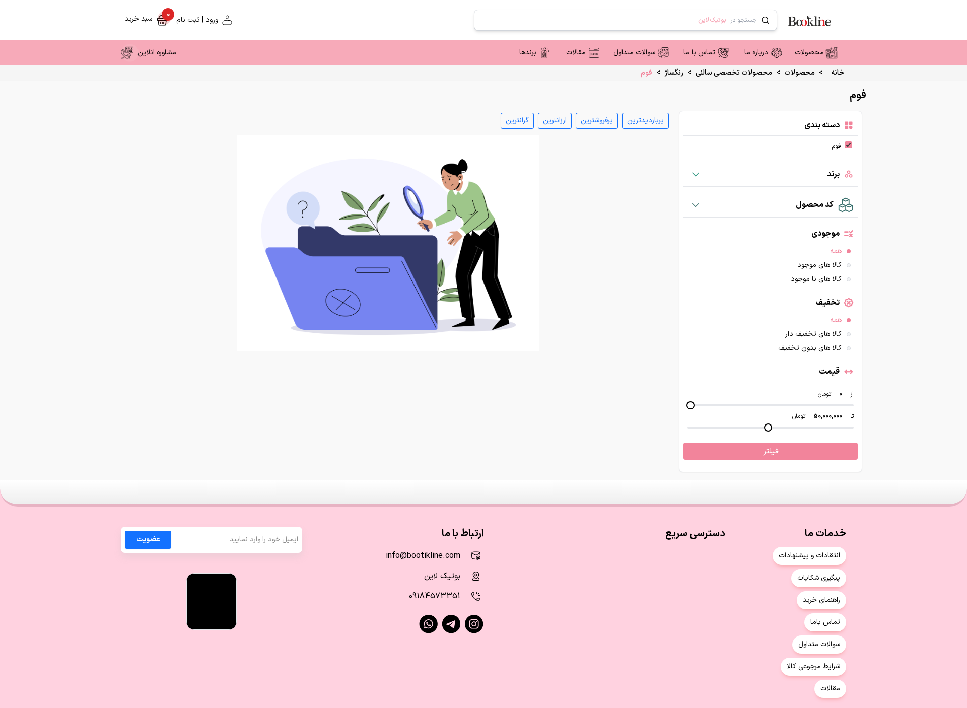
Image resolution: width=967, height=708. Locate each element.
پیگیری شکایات (818, 578)
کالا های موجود (819, 265)
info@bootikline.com (423, 556)
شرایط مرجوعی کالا (813, 666)
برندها (527, 53)
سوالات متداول (634, 53)
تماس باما (825, 622)
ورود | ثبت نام (197, 20)
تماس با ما (699, 53)
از (852, 394)
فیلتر (771, 451)
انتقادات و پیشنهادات (809, 555)
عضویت (148, 539)
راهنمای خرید (821, 600)
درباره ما (756, 53)
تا (852, 416)
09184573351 (434, 596)
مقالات (576, 53)
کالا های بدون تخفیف (810, 348)
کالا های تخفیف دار (813, 334)
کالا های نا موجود (816, 279)
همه (836, 251)
